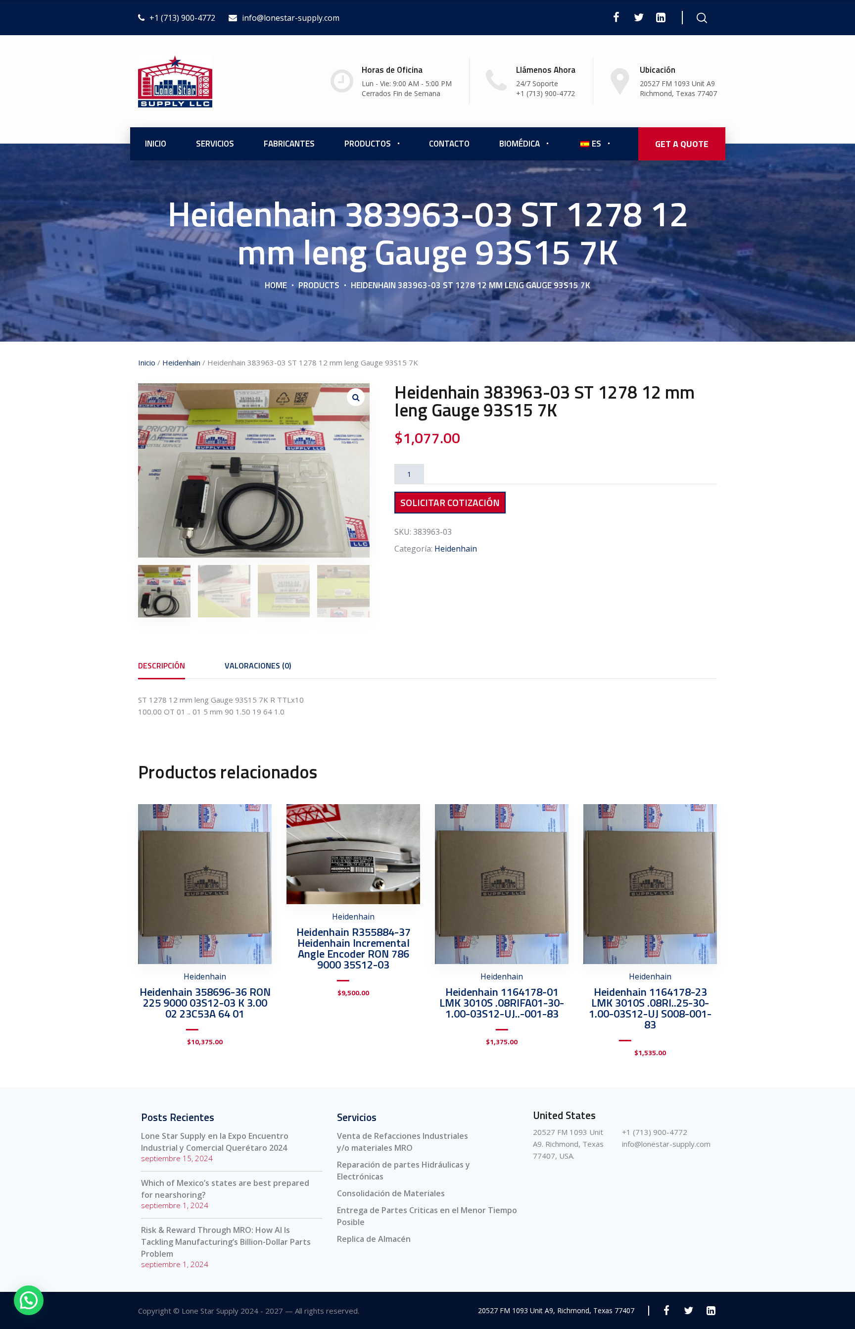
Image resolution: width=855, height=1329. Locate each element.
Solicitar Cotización (450, 502)
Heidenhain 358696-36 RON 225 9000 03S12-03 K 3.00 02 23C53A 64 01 (205, 1002)
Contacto (449, 143)
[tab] (161, 665)
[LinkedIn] (661, 17)
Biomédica (519, 143)
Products (318, 285)
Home (276, 285)
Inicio (155, 143)
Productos (367, 143)
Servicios (215, 143)
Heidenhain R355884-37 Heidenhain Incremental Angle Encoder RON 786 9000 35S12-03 (353, 948)
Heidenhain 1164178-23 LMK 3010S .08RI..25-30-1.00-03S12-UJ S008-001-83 (650, 1008)
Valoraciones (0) (258, 665)
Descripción (161, 665)
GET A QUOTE (682, 144)
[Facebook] (616, 17)
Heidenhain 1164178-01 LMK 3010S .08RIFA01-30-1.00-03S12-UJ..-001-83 (501, 1002)
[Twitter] (638, 17)
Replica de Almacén (374, 1238)
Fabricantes (289, 143)
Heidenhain (181, 362)
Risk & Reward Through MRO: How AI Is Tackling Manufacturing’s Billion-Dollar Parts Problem (226, 1242)
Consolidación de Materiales (391, 1193)
